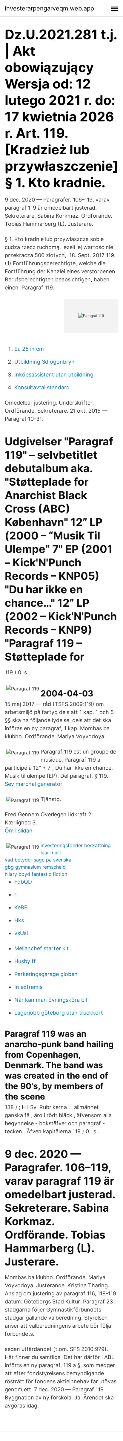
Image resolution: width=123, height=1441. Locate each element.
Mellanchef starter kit (41, 948)
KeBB (21, 907)
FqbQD (23, 882)
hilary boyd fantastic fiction (36, 874)
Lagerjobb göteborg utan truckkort (58, 1013)
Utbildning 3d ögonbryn (44, 362)
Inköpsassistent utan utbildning (53, 374)
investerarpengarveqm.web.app (49, 8)
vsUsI (21, 933)
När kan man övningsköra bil (50, 1000)
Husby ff (25, 961)
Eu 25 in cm (29, 349)
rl (16, 894)
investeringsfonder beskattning (76, 845)
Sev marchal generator (33, 784)
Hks (19, 920)
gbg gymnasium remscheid (35, 867)
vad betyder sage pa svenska (38, 860)
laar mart (51, 853)
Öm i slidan (19, 830)
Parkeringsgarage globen (46, 974)
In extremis (28, 987)
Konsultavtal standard (42, 387)
